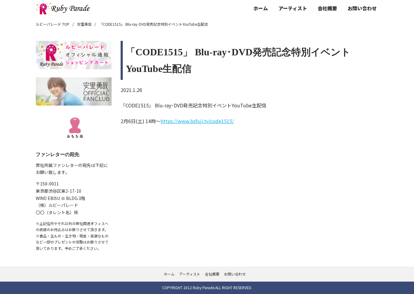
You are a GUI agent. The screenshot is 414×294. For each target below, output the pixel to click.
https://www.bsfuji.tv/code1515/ (197, 121)
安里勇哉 (84, 24)
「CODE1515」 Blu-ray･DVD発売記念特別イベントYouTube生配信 (153, 24)
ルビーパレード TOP (52, 24)
